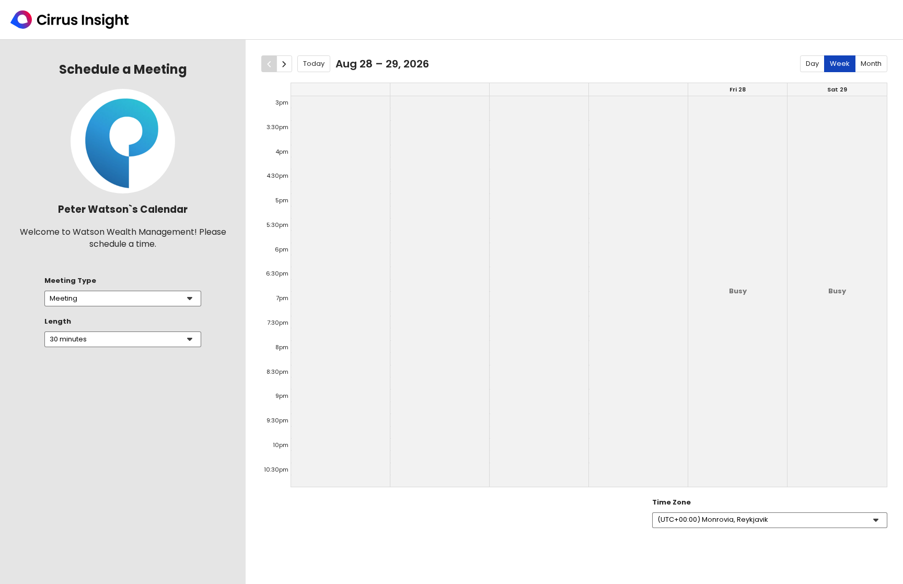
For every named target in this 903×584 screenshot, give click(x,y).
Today (314, 63)
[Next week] (284, 63)
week (840, 63)
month (871, 63)
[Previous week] (269, 63)
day (812, 63)
